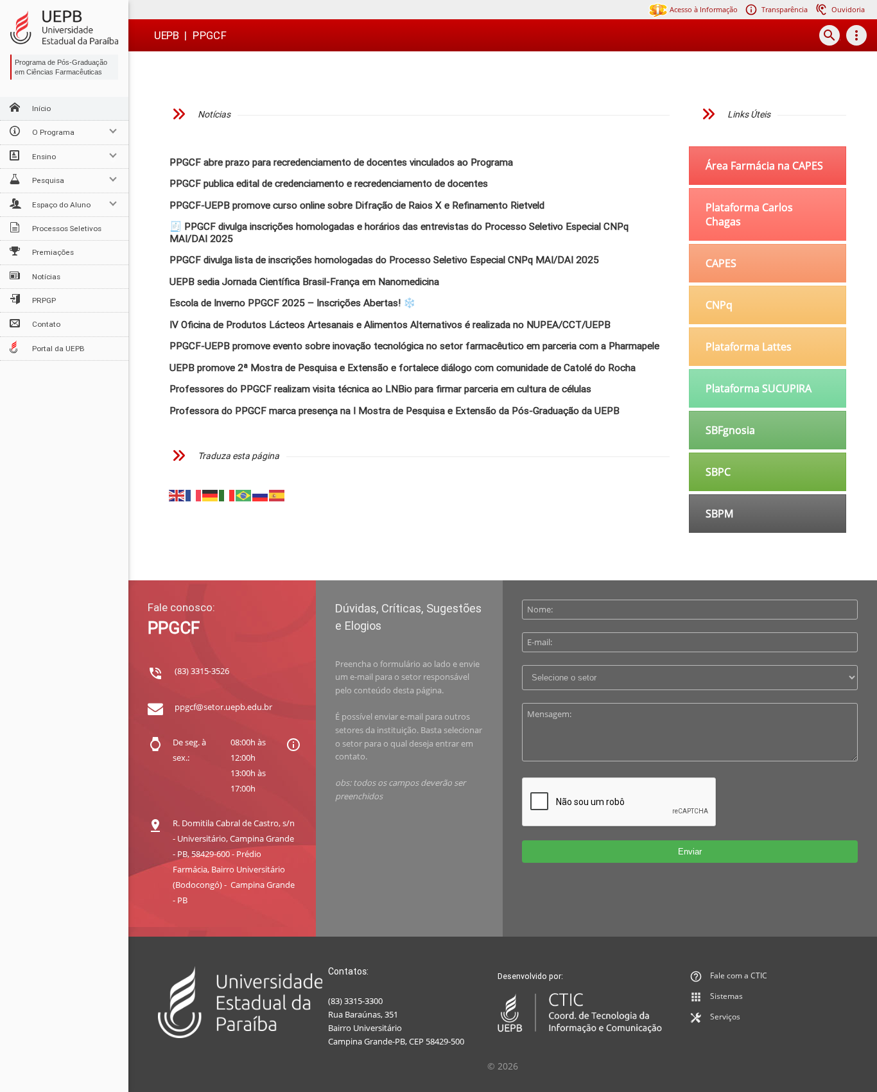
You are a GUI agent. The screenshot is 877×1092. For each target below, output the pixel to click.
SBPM (719, 514)
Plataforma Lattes (749, 347)
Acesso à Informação (703, 9)
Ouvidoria (848, 9)
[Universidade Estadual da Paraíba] (240, 1002)
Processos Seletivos (66, 228)
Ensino (44, 156)
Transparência (784, 9)
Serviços (725, 1016)
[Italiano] (227, 495)
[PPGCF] (64, 27)
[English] (177, 495)
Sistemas (726, 996)
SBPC (718, 472)
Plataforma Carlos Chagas (749, 214)
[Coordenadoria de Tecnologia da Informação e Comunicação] (580, 1013)
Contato (46, 324)
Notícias (46, 276)
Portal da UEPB (58, 348)
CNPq (719, 305)
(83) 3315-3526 (202, 671)
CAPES (721, 263)
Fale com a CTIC (738, 975)
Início (41, 108)
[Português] (244, 495)
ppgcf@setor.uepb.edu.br (223, 707)
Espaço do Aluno (61, 204)
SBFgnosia (730, 430)
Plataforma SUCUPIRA (759, 388)
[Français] (194, 495)
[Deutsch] (210, 495)
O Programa (53, 132)
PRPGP (44, 300)
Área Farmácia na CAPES (764, 166)
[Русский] (260, 495)
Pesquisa (48, 180)
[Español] (277, 495)
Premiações (53, 252)
